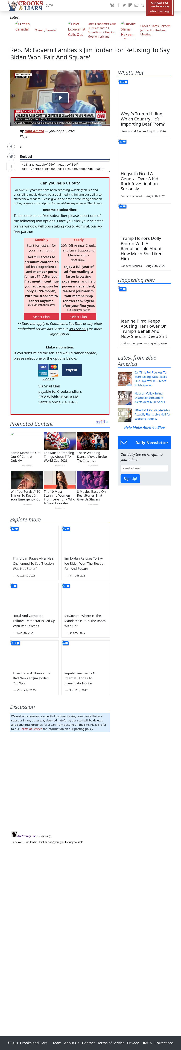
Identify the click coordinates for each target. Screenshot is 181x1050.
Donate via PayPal (72, 370)
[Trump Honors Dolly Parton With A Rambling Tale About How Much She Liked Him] (144, 218)
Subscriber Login (160, 11)
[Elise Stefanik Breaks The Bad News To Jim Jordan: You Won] (34, 654)
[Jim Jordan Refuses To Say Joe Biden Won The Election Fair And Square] (86, 539)
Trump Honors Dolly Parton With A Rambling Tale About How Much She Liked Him (142, 248)
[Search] (142, 5)
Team (57, 1042)
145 (122, 82)
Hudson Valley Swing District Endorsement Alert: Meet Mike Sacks (150, 398)
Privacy (133, 1042)
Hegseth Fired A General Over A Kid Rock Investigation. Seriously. (140, 181)
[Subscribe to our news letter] (136, 5)
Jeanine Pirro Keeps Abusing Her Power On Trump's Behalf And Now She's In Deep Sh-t (144, 328)
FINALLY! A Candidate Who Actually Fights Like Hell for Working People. (153, 414)
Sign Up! (130, 479)
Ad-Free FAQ (78, 328)
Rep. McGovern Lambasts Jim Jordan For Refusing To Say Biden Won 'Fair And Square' (90, 53)
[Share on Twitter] (11, 156)
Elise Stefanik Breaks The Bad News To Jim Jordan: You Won (31, 678)
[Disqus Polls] (60, 780)
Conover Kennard (131, 196)
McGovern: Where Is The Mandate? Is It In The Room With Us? (85, 621)
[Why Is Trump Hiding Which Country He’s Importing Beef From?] (144, 94)
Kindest (48, 379)
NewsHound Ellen (131, 131)
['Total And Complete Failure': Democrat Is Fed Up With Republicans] (34, 596)
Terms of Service (31, 729)
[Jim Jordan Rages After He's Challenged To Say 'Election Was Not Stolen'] (34, 539)
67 (121, 141)
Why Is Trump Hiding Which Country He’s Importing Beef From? (143, 119)
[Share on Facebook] (11, 146)
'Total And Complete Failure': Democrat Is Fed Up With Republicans (34, 621)
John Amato (34, 131)
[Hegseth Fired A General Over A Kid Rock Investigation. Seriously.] (144, 153)
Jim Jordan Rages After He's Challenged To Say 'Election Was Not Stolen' (33, 563)
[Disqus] (60, 874)
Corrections (164, 1042)
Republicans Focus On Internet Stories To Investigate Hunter (80, 678)
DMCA (146, 1042)
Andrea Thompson (132, 343)
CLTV (49, 5)
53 (13, 528)
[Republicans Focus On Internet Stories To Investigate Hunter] (86, 654)
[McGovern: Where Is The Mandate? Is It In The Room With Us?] (86, 596)
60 (64, 528)
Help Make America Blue (144, 427)
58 (64, 586)
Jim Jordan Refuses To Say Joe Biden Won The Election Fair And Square (85, 563)
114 (14, 643)
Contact (88, 1042)
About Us (71, 1042)
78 (121, 206)
